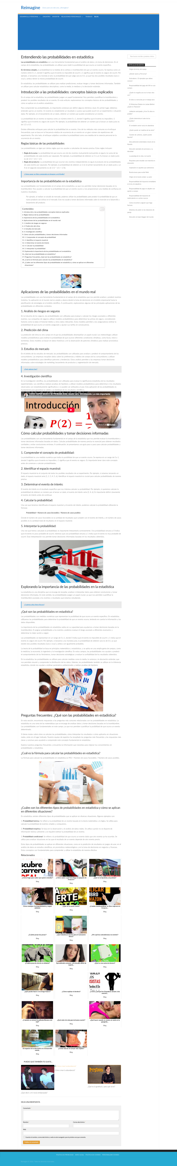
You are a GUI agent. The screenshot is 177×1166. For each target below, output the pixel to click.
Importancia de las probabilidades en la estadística (42, 218)
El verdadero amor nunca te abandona (141, 125)
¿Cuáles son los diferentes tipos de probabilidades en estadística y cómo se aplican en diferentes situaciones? (59, 264)
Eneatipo (46, 16)
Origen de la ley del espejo (137, 69)
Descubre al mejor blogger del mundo (141, 217)
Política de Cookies (93, 1155)
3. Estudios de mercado (32, 229)
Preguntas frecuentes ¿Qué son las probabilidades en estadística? (48, 257)
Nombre (26, 1122)
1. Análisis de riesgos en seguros (35, 223)
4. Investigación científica (33, 232)
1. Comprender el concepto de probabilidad (40, 237)
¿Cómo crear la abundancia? (64, 1070)
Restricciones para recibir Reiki (139, 172)
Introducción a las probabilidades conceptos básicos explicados (46, 212)
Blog (96, 16)
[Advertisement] (88, 33)
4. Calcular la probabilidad (34, 246)
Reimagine (30, 8)
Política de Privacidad (65, 1155)
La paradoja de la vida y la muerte (140, 156)
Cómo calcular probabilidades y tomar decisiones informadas (45, 234)
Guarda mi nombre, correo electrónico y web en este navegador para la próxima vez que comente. (56, 1137)
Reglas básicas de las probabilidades (36, 215)
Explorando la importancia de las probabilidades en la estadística (48, 251)
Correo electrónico (79, 1122)
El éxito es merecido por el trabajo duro (142, 100)
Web (24, 1129)
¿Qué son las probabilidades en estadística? (40, 254)
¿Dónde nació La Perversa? (138, 74)
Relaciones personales (71, 16)
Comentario (27, 1108)
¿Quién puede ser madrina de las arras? (141, 130)
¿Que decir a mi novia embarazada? (34, 1093)
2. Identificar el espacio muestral (36, 240)
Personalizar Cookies (110, 1155)
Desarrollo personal (29, 16)
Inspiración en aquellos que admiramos (141, 168)
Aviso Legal (79, 1155)
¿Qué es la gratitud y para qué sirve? (101, 1087)
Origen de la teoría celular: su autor (140, 177)
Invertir (55, 16)
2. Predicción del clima (32, 226)
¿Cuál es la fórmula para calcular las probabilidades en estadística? (48, 260)
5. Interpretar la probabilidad (35, 248)
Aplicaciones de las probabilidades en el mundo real (42, 220)
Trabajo (88, 16)
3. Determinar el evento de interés (37, 243)
